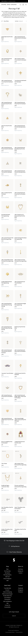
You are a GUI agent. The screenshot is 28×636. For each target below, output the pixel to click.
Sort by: (16, 21)
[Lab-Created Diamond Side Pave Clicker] (7, 51)
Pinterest (20, 592)
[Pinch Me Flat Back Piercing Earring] (7, 207)
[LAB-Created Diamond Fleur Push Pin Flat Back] (21, 343)
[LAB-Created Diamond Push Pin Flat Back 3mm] (21, 163)
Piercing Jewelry (7, 574)
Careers (20, 573)
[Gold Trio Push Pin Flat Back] (7, 118)
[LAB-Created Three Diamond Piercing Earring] (21, 456)
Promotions (7, 599)
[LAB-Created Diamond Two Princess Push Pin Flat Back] (7, 343)
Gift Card (7, 576)
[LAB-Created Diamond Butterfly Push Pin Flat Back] (21, 140)
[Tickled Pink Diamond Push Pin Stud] (21, 434)
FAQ (7, 603)
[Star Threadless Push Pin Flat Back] (7, 500)
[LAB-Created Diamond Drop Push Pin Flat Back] (21, 185)
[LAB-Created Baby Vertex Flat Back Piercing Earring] (7, 252)
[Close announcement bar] (26, 1)
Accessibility (7, 607)
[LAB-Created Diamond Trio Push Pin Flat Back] (7, 163)
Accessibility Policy (10, 632)
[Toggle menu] (26, 4)
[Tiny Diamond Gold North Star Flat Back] (21, 73)
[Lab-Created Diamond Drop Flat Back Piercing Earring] (7, 319)
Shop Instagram (7, 578)
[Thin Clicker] (7, 456)
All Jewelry (7, 573)
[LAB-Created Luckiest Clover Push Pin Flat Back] (21, 51)
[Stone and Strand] (9, 4)
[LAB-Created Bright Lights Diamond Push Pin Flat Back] (21, 411)
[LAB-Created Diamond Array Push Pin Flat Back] (7, 388)
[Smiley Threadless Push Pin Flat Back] (7, 522)
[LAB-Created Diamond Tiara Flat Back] (21, 274)
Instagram (20, 590)
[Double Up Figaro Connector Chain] (7, 478)
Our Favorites (7, 571)
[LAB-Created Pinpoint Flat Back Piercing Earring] (7, 230)
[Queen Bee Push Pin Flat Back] (7, 29)
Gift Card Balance (7, 601)
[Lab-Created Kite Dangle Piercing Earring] (21, 296)
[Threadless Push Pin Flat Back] (21, 522)
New (7, 569)
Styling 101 (20, 571)
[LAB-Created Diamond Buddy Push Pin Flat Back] (21, 29)
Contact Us (7, 605)
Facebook (20, 588)
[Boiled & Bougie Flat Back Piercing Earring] (21, 230)
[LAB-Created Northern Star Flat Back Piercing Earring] (7, 296)
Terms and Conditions (13, 630)
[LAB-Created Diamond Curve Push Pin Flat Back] (7, 73)
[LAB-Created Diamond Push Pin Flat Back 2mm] (21, 118)
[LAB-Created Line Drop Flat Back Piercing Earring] (21, 252)
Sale (7, 580)
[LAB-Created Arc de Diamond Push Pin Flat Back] (21, 207)
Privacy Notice (19, 632)
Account (7, 590)
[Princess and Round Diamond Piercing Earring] (21, 478)
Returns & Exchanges (7, 594)
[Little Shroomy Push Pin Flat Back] (21, 366)
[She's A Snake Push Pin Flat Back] (7, 185)
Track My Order (7, 588)
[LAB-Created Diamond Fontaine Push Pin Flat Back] (7, 95)
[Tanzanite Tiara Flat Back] (7, 366)
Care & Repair (7, 597)
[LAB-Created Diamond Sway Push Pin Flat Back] (21, 95)
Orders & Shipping (7, 592)
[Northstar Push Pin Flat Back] (21, 319)
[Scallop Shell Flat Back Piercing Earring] (7, 274)
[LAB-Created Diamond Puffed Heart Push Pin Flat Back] (7, 411)
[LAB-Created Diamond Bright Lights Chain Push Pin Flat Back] (21, 388)
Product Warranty (7, 595)
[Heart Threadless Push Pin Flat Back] (21, 500)
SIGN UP (14, 615)
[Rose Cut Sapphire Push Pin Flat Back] (7, 434)
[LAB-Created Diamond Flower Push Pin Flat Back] (7, 140)
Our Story (20, 569)
